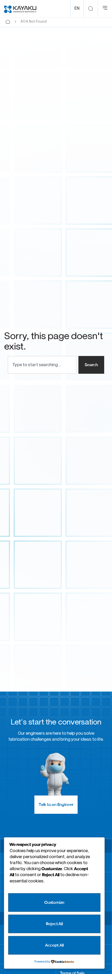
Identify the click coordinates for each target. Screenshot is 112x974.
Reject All (54, 923)
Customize (54, 902)
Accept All (54, 945)
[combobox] (42, 365)
